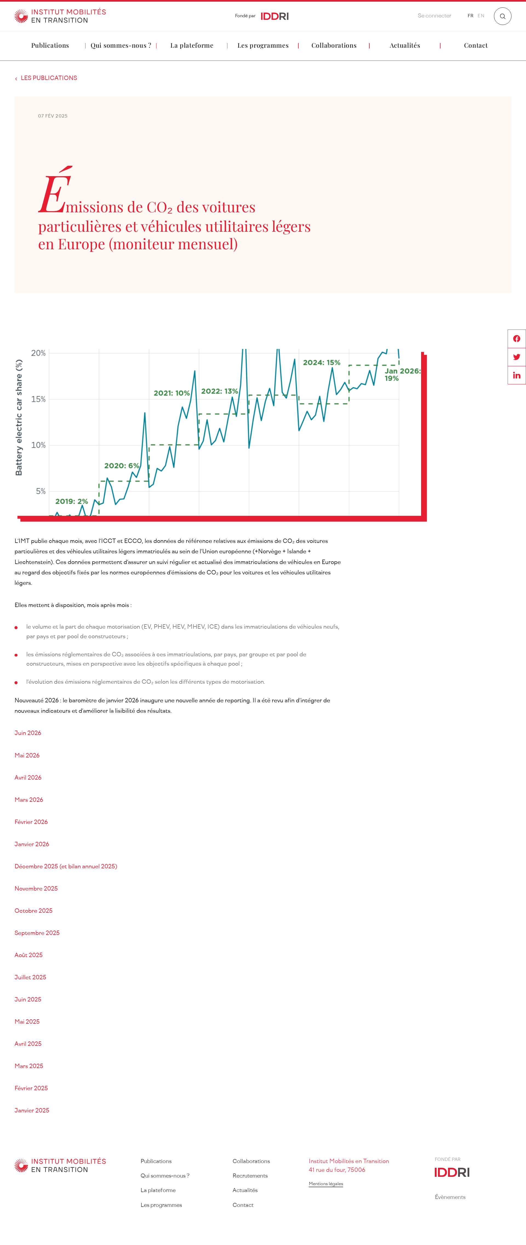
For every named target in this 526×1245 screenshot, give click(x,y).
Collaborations (334, 45)
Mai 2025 (27, 1022)
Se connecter (434, 16)
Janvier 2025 (32, 1111)
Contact (476, 45)
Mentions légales (326, 1184)
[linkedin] (517, 375)
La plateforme (192, 45)
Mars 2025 (29, 1066)
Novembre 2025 (36, 889)
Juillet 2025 (30, 978)
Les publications (49, 78)
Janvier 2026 (32, 845)
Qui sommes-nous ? (121, 45)
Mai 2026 (27, 756)
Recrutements (250, 1176)
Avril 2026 (28, 778)
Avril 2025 (28, 1044)
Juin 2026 (28, 733)
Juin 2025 (28, 1000)
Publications (50, 45)
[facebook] (517, 339)
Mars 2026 (29, 800)
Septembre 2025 (37, 933)
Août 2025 (29, 955)
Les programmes (263, 45)
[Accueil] (60, 16)
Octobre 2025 (34, 911)
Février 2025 (31, 1089)
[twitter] (517, 357)
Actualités (405, 45)
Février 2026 (31, 822)
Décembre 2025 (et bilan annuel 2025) (66, 867)
